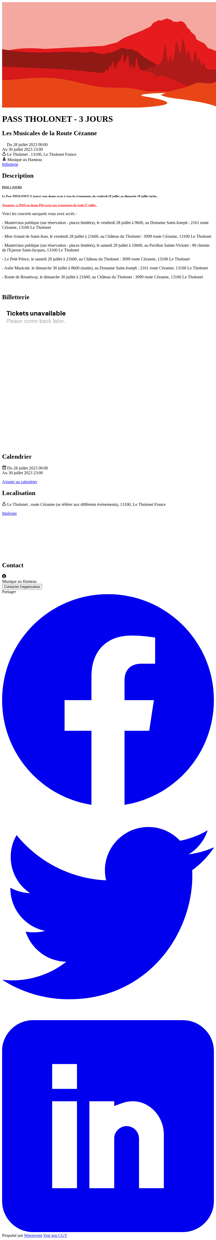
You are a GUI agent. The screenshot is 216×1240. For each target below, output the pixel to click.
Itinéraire (9, 513)
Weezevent (33, 1235)
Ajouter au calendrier (19, 481)
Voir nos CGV (55, 1235)
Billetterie (10, 164)
